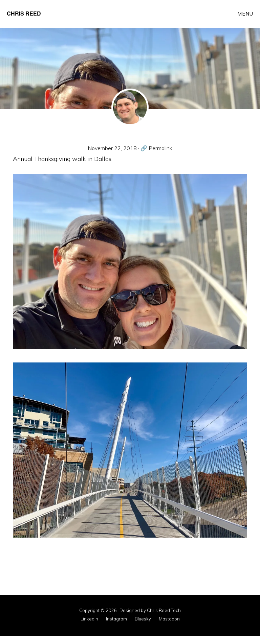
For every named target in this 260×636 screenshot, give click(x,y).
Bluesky (143, 619)
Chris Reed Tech (164, 610)
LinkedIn (89, 619)
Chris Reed (24, 13)
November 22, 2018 (112, 148)
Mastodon (169, 619)
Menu (245, 13)
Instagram (116, 619)
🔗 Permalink (156, 148)
